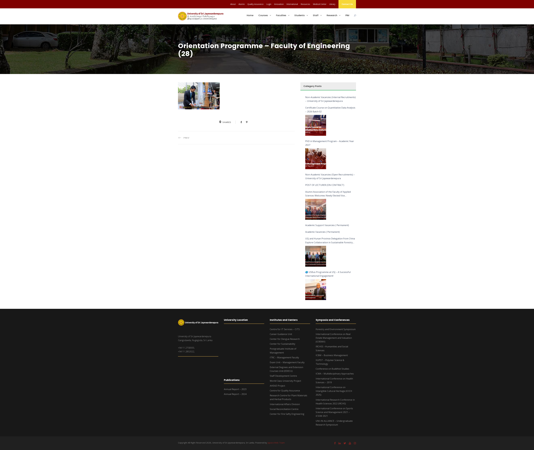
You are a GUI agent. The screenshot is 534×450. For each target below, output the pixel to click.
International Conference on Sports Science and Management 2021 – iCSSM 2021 (334, 412)
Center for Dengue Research (285, 339)
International (292, 4)
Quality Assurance (255, 4)
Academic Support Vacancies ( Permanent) (327, 225)
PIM (347, 15)
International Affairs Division (285, 404)
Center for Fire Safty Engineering (287, 414)
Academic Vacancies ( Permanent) (322, 231)
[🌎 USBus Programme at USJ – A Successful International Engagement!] (315, 289)
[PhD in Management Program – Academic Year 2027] (315, 158)
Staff (315, 15)
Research (332, 15)
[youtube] (350, 443)
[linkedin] (339, 443)
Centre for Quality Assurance (285, 390)
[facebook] (335, 443)
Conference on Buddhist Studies (332, 368)
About (233, 4)
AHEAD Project (277, 385)
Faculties (281, 15)
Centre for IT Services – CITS (285, 329)
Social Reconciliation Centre (284, 409)
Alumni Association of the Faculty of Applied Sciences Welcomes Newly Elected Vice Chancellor (328, 194)
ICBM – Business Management (332, 355)
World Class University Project (285, 380)
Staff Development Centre (283, 375)
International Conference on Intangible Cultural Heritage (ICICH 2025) (334, 391)
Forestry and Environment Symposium (336, 329)
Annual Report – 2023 (235, 389)
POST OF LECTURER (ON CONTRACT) (324, 185)
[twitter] (344, 443)
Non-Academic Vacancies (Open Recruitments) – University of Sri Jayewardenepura (330, 176)
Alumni (241, 4)
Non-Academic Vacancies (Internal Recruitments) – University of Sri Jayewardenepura (330, 99)
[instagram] (355, 443)
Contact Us (347, 4)
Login (268, 4)
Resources (305, 4)
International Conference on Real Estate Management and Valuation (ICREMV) (334, 338)
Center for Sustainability (282, 343)
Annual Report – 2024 (235, 394)
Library (332, 4)
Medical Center (319, 4)
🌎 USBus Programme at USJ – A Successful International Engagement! (328, 274)
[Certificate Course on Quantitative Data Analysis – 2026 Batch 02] (315, 125)
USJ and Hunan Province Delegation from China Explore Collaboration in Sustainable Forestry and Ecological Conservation (330, 240)
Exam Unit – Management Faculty (287, 362)
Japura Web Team (276, 442)
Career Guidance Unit (281, 334)
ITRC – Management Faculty (284, 357)
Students (299, 15)
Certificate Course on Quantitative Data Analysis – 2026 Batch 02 (330, 109)
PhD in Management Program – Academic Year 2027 (329, 143)
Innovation (279, 4)
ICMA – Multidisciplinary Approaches (335, 373)
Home (250, 15)
